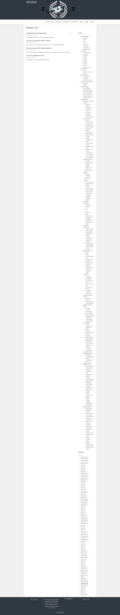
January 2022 (84, 517)
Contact (92, 21)
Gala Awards (66, 21)
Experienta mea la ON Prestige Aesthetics (38, 48)
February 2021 (84, 531)
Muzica (85, 39)
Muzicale (85, 63)
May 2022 (83, 510)
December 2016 (84, 580)
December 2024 (84, 474)
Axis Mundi (88, 261)
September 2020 (85, 539)
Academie (58, 21)
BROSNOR (31, 2)
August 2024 (84, 481)
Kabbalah (88, 104)
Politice (85, 62)
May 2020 (83, 546)
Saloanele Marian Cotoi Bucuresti (36, 33)
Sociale (85, 60)
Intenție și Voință (89, 125)
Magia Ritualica (89, 133)
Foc (87, 209)
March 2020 (83, 549)
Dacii (87, 258)
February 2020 (84, 551)
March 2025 (83, 471)
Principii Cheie (89, 311)
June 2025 (83, 466)
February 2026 (84, 457)
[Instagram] (66, 598)
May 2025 (83, 468)
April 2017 (83, 576)
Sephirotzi (88, 175)
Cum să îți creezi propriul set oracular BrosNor (90, 418)
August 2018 (84, 559)
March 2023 (83, 494)
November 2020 (84, 536)
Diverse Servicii (86, 49)
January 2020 (84, 552)
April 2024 (83, 487)
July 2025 (83, 465)
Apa (87, 207)
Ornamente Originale (88, 91)
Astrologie (88, 335)
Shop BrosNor (74, 21)
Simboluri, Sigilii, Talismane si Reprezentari (89, 193)
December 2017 (84, 570)
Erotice (85, 73)
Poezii (84, 70)
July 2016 (83, 588)
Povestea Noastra (50, 21)
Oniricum (88, 334)
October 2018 (84, 555)
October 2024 (84, 478)
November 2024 (84, 476)
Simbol (87, 300)
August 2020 (84, 541)
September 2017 (84, 575)
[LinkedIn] (69, 598)
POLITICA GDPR (34, 599)
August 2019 (84, 554)
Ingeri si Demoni (89, 183)
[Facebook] (64, 598)
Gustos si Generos (87, 93)
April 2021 (83, 528)
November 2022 (84, 500)
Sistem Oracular (89, 332)
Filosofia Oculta (89, 182)
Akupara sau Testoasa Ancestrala (89, 423)
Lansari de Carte (87, 52)
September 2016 (84, 585)
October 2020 (84, 538)
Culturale (85, 54)
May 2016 (83, 591)
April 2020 (83, 547)
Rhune (87, 329)
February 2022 (84, 515)
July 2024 (83, 483)
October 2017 (84, 573)
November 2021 (84, 520)
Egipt (87, 253)
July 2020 (83, 542)
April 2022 (83, 512)
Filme (84, 41)
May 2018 (83, 562)
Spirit (87, 214)
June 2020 (83, 544)
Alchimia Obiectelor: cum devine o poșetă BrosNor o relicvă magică (90, 446)
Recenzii (82, 21)
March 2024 (83, 489)
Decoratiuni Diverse (87, 89)
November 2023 (84, 492)
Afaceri (85, 57)
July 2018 (83, 560)
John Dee (88, 161)
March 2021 (83, 529)
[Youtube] (68, 598)
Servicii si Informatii (87, 80)
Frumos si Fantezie (87, 94)
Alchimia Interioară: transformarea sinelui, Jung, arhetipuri (89, 238)
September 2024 (85, 479)
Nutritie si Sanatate (87, 97)
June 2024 (83, 484)
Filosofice (85, 83)
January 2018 (84, 568)
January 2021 (84, 533)
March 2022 (83, 513)
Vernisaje (85, 59)
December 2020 (84, 534)
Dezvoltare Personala (88, 72)
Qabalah (88, 174)
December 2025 (84, 458)
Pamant (87, 212)
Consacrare (88, 128)
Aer (86, 211)
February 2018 (84, 567)
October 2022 (84, 502)
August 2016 (84, 586)
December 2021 (84, 518)
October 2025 (84, 462)
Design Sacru (89, 408)
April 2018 (83, 563)
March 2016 (83, 593)
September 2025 (85, 463)
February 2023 (84, 496)
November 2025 (84, 460)
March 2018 (83, 565)
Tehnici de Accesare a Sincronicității (89, 348)
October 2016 (84, 583)
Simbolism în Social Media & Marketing (89, 384)
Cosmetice (85, 44)
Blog (87, 21)
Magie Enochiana (90, 337)
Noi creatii (85, 78)
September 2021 (84, 523)
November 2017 (84, 572)
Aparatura (85, 38)
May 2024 (83, 486)
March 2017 (83, 578)
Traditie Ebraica (89, 259)
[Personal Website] (71, 598)
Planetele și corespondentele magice (90, 357)
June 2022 (83, 508)
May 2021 (83, 526)
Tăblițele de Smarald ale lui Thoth (89, 280)
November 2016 (84, 581)
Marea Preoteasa (90, 314)
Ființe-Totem (89, 426)
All (81, 455)
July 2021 (83, 525)
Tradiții (87, 120)
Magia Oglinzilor (89, 339)
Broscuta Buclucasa (88, 96)
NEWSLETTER (86, 599)
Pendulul (88, 330)
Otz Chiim (88, 177)
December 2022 (84, 499)
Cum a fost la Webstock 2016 (35, 55)
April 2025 (83, 470)
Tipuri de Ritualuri (90, 127)
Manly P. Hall (89, 167)
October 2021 (84, 521)
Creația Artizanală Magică (88, 439)
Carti (84, 42)
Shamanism (88, 298)
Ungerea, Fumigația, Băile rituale (89, 140)
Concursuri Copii (87, 67)
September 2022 (85, 504)
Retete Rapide (86, 88)
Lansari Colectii (86, 76)
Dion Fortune (89, 170)
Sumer (87, 254)
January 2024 (84, 491)
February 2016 (84, 594)
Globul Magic (89, 340)
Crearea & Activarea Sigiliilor (88, 198)
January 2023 (84, 497)
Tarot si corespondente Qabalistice (89, 326)
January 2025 (84, 473)
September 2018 (84, 557)
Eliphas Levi (88, 169)
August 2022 (84, 505)
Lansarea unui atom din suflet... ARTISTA (38, 40)
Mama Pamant (89, 313)
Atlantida (88, 266)
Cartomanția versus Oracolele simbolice (90, 344)
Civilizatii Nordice (90, 256)
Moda (84, 65)
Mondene (85, 55)
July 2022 (83, 507)
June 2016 (83, 589)
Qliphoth (88, 178)
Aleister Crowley (89, 162)
